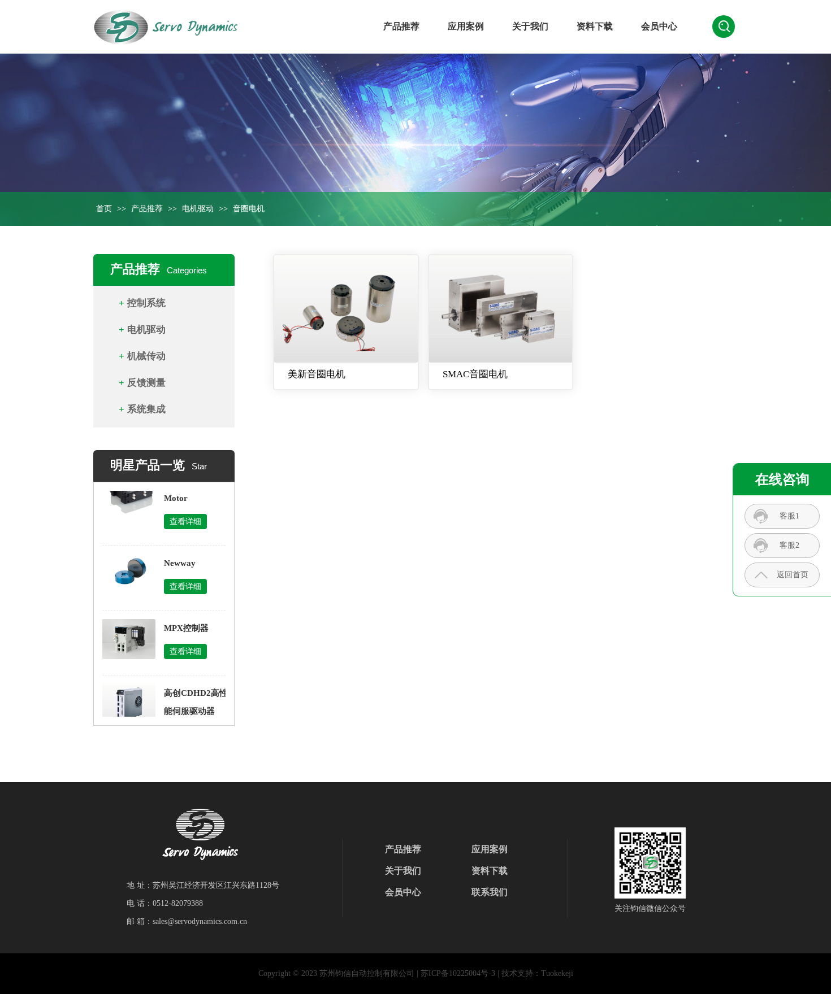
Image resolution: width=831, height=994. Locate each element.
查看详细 (185, 512)
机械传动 (146, 356)
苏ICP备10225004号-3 (458, 973)
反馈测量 (146, 382)
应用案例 (466, 26)
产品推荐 (401, 26)
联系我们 (489, 892)
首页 (104, 208)
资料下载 (595, 26)
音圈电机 (249, 208)
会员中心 (659, 26)
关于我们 (530, 26)
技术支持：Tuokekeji (537, 973)
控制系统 (146, 303)
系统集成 (146, 409)
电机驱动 (198, 208)
